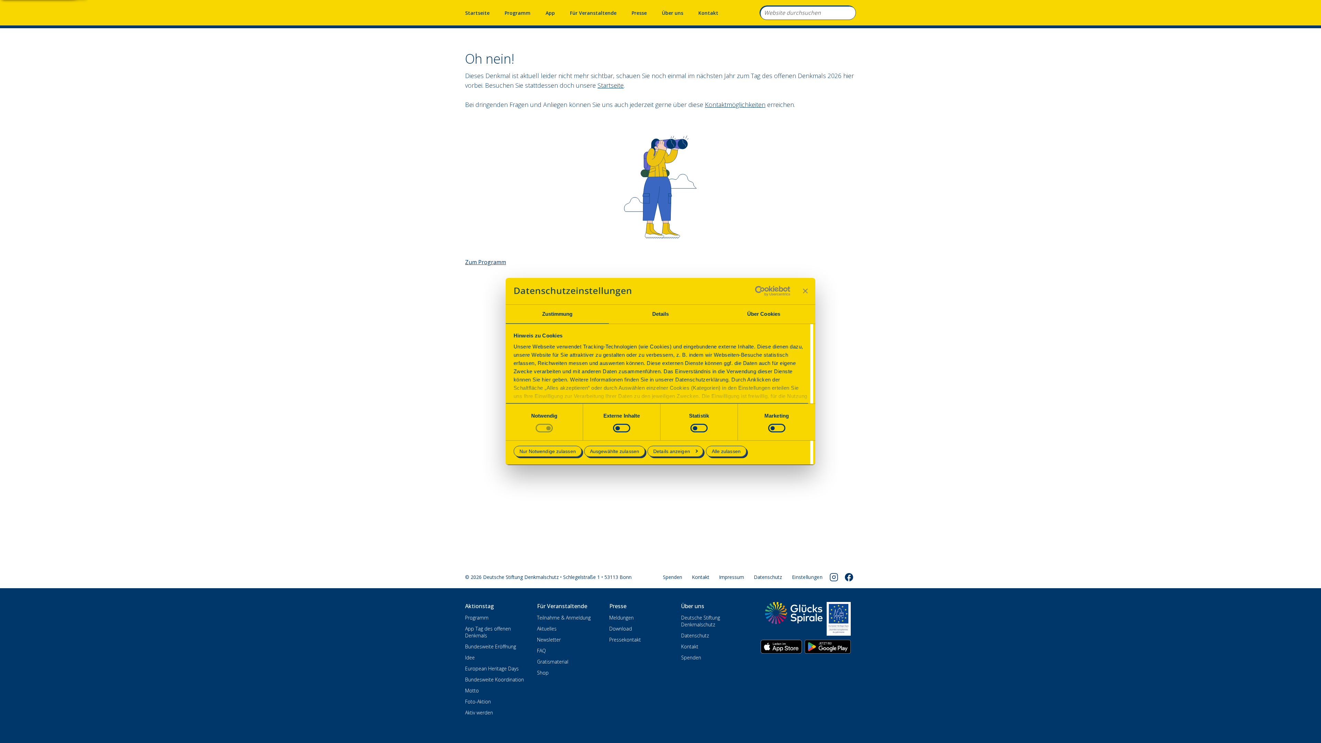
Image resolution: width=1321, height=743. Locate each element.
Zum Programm (485, 262)
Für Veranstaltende (593, 13)
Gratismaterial (552, 661)
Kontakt (708, 13)
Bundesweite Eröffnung (490, 646)
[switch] (621, 428)
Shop (543, 672)
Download (620, 628)
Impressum (731, 577)
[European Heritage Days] (839, 619)
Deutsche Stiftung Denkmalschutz (700, 621)
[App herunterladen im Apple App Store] (781, 647)
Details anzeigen (671, 451)
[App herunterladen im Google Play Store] (828, 647)
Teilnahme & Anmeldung (564, 617)
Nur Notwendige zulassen (547, 451)
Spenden (672, 577)
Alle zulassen (726, 451)
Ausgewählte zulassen (614, 451)
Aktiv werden (479, 712)
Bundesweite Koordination (494, 679)
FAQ (541, 650)
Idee (470, 657)
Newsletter (549, 639)
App (550, 13)
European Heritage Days (492, 668)
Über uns (672, 13)
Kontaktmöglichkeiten (735, 104)
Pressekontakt (625, 639)
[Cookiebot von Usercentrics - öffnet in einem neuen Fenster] (760, 291)
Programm (517, 13)
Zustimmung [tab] (557, 314)
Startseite (477, 13)
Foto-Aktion (478, 701)
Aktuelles (547, 628)
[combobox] (808, 13)
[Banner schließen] (805, 291)
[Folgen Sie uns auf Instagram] (834, 577)
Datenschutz (768, 577)
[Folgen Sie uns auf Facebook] (849, 577)
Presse (639, 13)
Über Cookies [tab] (763, 314)
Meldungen (621, 617)
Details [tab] (660, 314)
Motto (472, 690)
